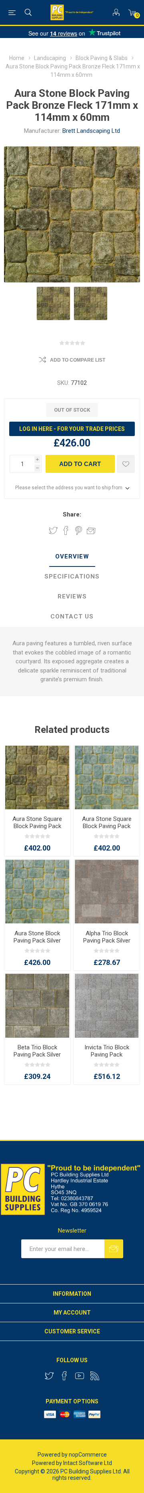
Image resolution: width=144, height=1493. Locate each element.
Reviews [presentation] (72, 596)
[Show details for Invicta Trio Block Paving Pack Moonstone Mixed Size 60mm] (107, 1006)
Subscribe (113, 1248)
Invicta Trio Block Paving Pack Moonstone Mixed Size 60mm (106, 1058)
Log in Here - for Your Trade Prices (72, 429)
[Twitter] (49, 1375)
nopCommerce (88, 1454)
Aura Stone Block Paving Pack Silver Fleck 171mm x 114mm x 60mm (37, 944)
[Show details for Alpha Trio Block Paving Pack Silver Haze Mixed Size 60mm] (107, 892)
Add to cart (80, 463)
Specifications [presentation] (72, 576)
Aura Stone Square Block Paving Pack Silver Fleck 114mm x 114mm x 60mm (106, 829)
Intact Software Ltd (87, 1463)
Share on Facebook (66, 530)
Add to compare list (77, 360)
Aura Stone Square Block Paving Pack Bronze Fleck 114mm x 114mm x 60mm (37, 829)
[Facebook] (64, 1375)
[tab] (72, 557)
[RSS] (94, 1375)
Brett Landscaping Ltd (91, 130)
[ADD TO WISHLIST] (126, 464)
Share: (72, 514)
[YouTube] (79, 1375)
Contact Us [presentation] (72, 616)
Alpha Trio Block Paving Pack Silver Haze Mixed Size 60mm (106, 944)
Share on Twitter (53, 530)
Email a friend (91, 530)
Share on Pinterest (78, 530)
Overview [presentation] (72, 556)
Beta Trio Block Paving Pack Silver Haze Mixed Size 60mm (37, 1058)
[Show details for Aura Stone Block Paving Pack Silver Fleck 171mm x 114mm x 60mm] (37, 892)
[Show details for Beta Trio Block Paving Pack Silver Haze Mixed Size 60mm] (37, 1006)
